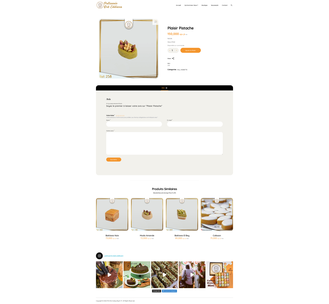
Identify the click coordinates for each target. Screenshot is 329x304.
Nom (108, 120)
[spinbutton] (173, 50)
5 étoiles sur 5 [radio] (123, 115)
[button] (176, 50)
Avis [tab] (164, 88)
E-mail (169, 120)
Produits (177, 24)
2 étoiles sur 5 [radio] (118, 115)
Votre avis (110, 131)
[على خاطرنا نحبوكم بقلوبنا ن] (137, 274)
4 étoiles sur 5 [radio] (122, 115)
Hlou (183, 24)
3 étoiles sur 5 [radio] (120, 115)
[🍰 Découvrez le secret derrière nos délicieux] (164, 274)
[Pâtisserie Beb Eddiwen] (109, 5)
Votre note (110, 115)
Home (170, 24)
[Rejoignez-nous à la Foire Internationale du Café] (192, 274)
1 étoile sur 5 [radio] (116, 115)
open (156, 22)
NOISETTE (184, 70)
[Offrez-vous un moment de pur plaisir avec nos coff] (219, 274)
